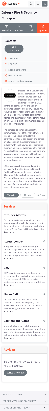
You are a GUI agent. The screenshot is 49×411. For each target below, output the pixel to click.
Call (31, 30)
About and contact (13, 394)
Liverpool (10, 18)
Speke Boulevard (17, 69)
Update (27, 195)
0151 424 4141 (15, 75)
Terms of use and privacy (16, 407)
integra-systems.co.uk (20, 81)
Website (6, 30)
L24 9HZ (12, 64)
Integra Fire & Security (19, 12)
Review (19, 30)
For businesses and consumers (19, 401)
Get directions (14, 49)
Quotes (43, 30)
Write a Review (15, 372)
